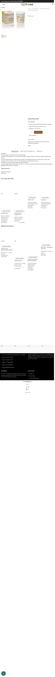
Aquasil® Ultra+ (5, 302)
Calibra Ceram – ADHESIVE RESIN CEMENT (7, 338)
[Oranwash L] (47, 186)
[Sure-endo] (48, 542)
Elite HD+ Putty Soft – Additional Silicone (33, 349)
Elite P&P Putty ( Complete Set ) (18, 303)
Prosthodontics (4, 307)
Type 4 (42, 341)
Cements (10, 341)
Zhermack (16, 310)
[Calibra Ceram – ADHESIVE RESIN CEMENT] (7, 323)
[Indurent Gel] (34, 231)
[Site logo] (27, 4)
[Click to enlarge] (3, 30)
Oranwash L (43, 199)
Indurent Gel (31, 289)
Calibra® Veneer (18, 528)
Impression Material (5, 305)
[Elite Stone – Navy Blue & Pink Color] (47, 323)
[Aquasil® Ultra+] (7, 231)
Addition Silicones (5, 306)
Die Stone (50, 340)
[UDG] (34, 542)
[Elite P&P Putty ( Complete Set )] (20, 186)
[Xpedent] (21, 539)
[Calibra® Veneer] (20, 368)
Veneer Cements (18, 532)
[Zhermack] (7, 542)
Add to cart (38, 132)
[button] (32, 286)
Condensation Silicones (33, 293)
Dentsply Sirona (4, 309)
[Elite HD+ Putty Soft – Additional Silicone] (34, 323)
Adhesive (3, 343)
